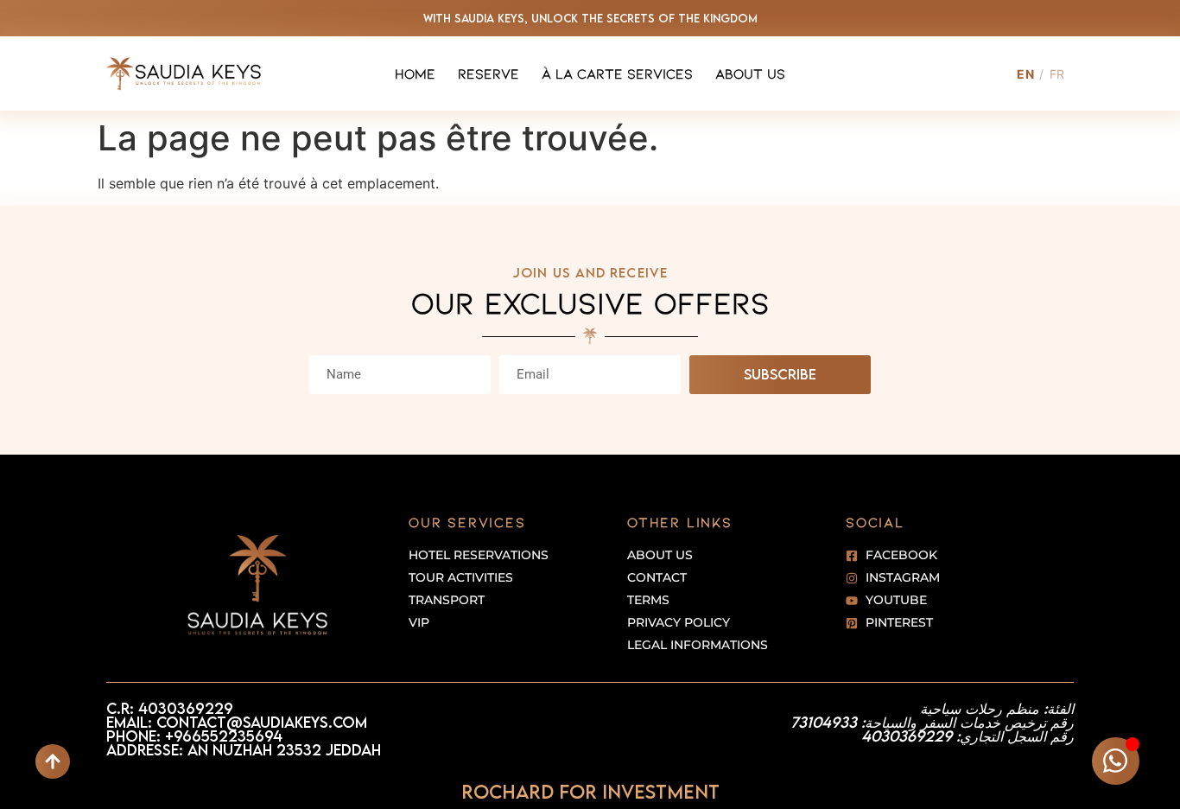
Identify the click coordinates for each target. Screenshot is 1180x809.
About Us (750, 73)
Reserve (488, 73)
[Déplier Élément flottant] (1115, 761)
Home (415, 73)
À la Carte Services (617, 73)
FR (1057, 74)
